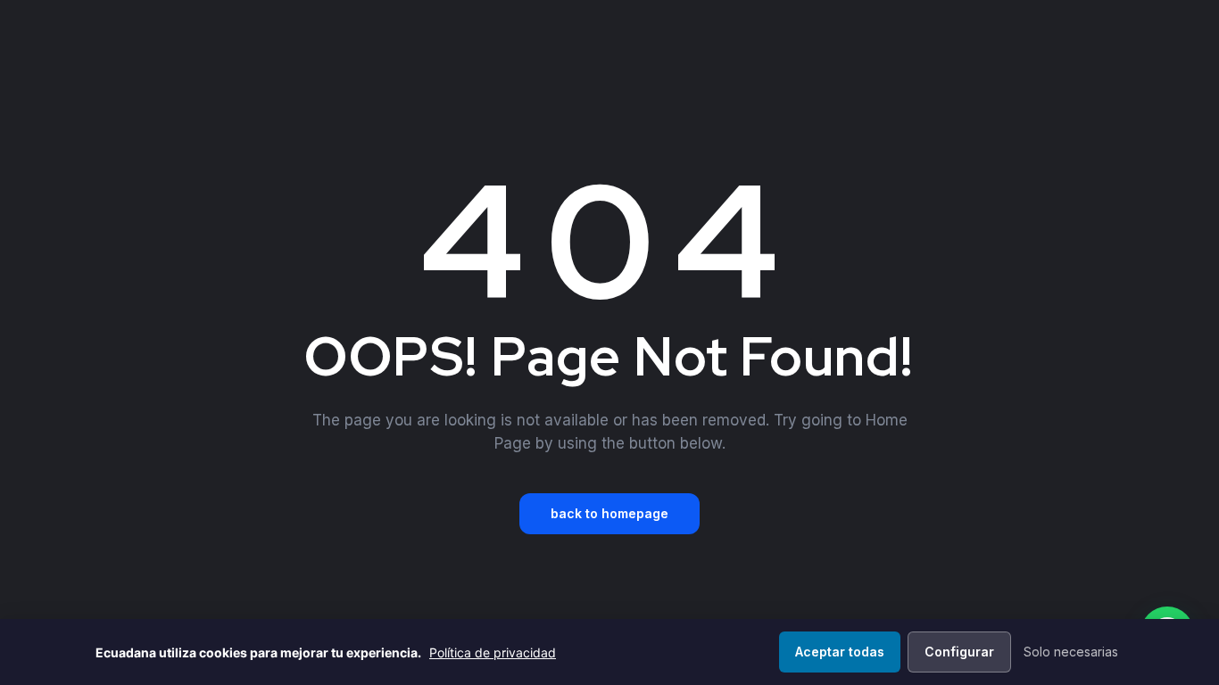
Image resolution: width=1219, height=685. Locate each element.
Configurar (959, 651)
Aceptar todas (839, 651)
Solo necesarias (1071, 651)
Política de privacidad (492, 652)
